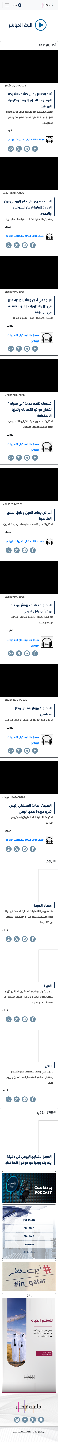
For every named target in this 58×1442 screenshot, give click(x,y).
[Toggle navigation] (7, 5)
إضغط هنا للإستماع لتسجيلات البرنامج (26, 138)
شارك (9, 130)
